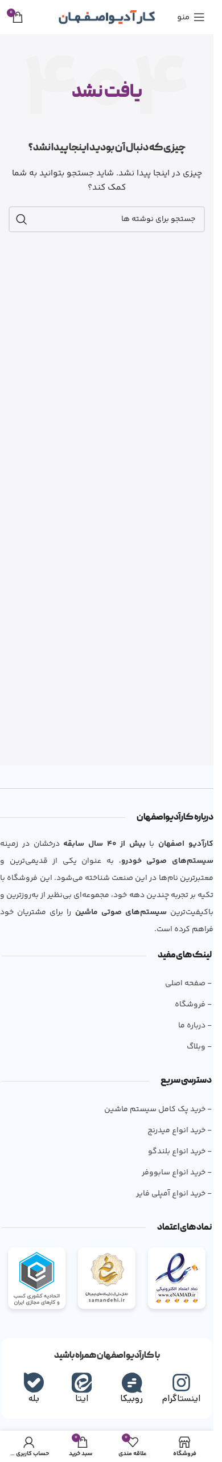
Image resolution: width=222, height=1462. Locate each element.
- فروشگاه (193, 1004)
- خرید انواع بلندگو (180, 1151)
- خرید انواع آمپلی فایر (174, 1193)
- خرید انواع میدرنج (179, 1130)
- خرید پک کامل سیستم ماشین (158, 1109)
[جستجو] (22, 219)
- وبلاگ (199, 1047)
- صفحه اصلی (188, 983)
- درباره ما (195, 1025)
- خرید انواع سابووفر (177, 1172)
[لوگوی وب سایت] (106, 17)
